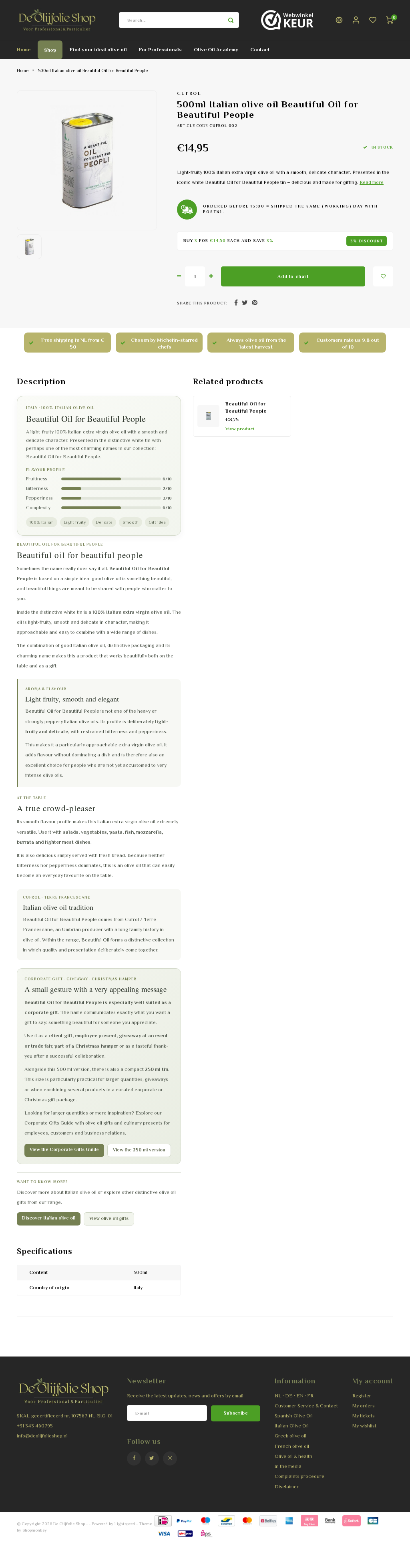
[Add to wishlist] (383, 276)
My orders (363, 1406)
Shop (50, 50)
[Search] (231, 20)
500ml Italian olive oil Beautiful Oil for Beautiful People (93, 70)
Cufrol (189, 93)
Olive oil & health (293, 1456)
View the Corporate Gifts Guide (64, 1149)
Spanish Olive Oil (294, 1416)
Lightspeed (125, 1523)
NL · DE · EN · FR (294, 1396)
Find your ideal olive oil (98, 49)
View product (239, 428)
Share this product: (202, 303)
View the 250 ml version (139, 1150)
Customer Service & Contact (306, 1406)
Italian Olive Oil (292, 1426)
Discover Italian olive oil (48, 1218)
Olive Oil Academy (216, 49)
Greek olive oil (290, 1436)
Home (23, 49)
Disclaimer (287, 1487)
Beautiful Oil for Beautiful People (246, 407)
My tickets (363, 1416)
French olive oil (292, 1446)
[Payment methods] (163, 1520)
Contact (260, 49)
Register (361, 1396)
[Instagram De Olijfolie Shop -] (170, 1458)
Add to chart (292, 276)
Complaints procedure (299, 1476)
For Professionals (160, 49)
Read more (372, 182)
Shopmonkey (34, 1530)
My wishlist (364, 1426)
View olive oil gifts (109, 1218)
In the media (288, 1466)
